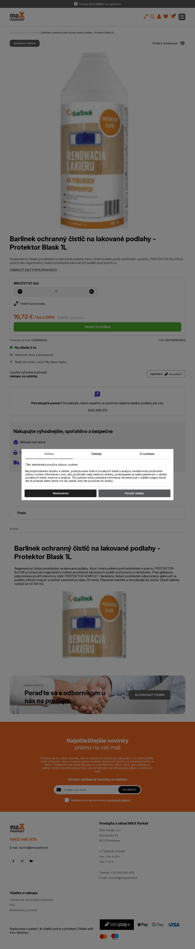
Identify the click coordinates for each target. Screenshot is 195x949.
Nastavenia (60, 493)
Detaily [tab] (97, 454)
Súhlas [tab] (49, 454)
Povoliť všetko (134, 493)
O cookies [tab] (147, 454)
